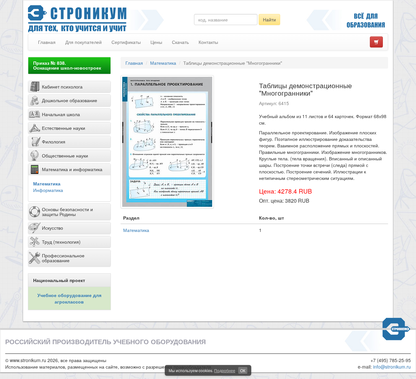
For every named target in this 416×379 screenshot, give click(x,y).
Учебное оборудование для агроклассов (69, 298)
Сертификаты (126, 42)
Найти (269, 19)
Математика (46, 183)
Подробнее (224, 370)
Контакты (208, 42)
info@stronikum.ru (392, 366)
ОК (242, 370)
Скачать (180, 42)
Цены (156, 42)
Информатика (48, 190)
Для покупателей (83, 42)
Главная (47, 42)
